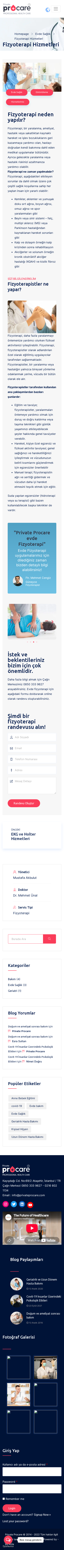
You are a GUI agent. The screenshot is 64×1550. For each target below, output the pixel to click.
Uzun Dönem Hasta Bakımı (27, 1136)
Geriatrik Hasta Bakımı (24, 1121)
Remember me (15, 1499)
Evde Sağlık (43, 34)
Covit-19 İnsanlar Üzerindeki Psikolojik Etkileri (43, 1298)
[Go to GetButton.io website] (8, 1546)
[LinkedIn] (22, 1204)
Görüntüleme (42, 92)
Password (10, 1481)
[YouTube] (30, 1205)
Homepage (22, 34)
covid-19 (16, 1106)
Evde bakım (36, 1106)
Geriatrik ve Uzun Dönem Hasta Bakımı (41, 1281)
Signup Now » (42, 1514)
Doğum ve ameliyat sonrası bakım (28, 1026)
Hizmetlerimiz (17, 101)
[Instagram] (6, 1204)
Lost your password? (16, 1521)
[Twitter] (14, 1204)
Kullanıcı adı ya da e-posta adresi (25, 1464)
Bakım (12, 979)
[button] (27, 641)
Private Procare (21, 1031)
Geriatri (12, 990)
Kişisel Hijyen (19, 1129)
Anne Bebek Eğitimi (23, 1098)
